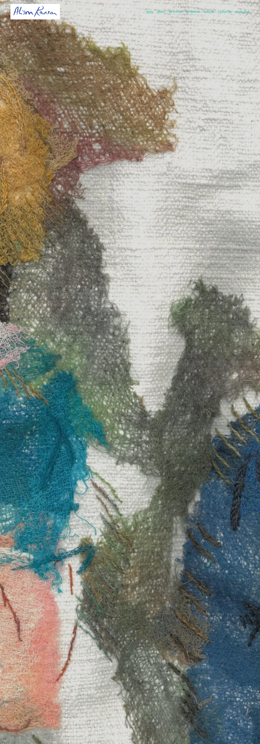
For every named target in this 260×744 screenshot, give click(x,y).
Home (149, 11)
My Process (176, 11)
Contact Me (225, 11)
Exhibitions (193, 11)
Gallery (161, 11)
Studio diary (242, 11)
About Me (208, 11)
